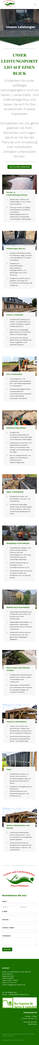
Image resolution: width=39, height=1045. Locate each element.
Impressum (5, 1040)
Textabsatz (6, 936)
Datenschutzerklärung (16, 1040)
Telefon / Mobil (8, 928)
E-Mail (5, 911)
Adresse (6, 919)
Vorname (5, 907)
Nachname (23, 907)
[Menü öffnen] (35, 4)
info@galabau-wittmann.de (16, 985)
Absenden (7, 949)
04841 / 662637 (13, 980)
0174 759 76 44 (12, 982)
